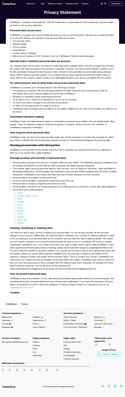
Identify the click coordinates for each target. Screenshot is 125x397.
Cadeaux (36, 345)
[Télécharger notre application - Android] (115, 344)
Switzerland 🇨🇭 (103, 358)
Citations (36, 342)
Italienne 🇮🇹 (6, 317)
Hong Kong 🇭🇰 (115, 358)
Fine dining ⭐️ (100, 320)
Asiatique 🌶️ (38, 317)
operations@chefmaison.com (16, 342)
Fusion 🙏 (37, 324)
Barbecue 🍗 (99, 317)
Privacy (24, 304)
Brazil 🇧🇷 (113, 358)
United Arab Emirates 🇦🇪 (110, 358)
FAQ (65, 345)
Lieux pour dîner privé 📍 (104, 324)
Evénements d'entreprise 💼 (74, 324)
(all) (22, 313)
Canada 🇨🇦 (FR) (106, 358)
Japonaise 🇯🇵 (7, 320)
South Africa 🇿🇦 (108, 358)
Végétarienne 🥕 (39, 320)
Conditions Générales (72, 352)
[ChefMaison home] (8, 387)
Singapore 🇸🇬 (116, 358)
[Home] (8, 4)
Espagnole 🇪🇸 (7, 327)
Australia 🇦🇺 (112, 358)
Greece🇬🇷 (102, 358)
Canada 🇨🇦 (104, 358)
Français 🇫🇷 (6, 324)
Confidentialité (69, 355)
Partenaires (37, 355)
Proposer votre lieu (71, 359)
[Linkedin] (115, 386)
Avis (42, 4)
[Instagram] (102, 386)
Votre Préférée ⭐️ (40, 327)
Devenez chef (72, 4)
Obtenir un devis (55, 4)
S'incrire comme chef (72, 342)
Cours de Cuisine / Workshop (75, 327)
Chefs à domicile (70, 317)
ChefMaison (11, 304)
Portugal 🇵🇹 (101, 358)
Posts (35, 349)
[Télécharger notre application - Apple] (101, 344)
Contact (84, 4)
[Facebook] (108, 386)
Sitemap (66, 349)
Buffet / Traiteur (69, 320)
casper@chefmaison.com (21, 287)
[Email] (121, 386)
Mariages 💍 (99, 327)
